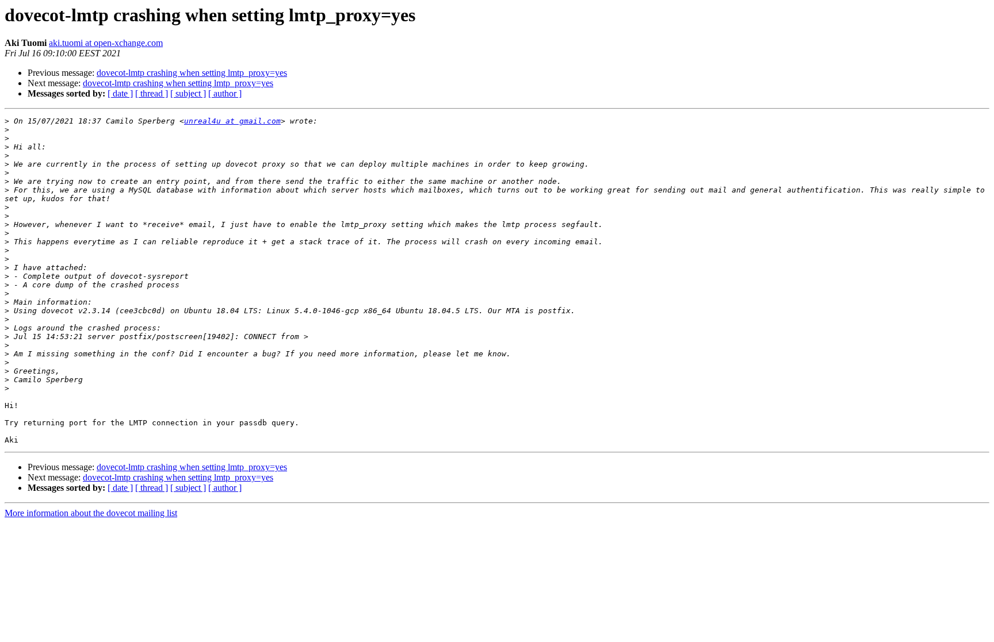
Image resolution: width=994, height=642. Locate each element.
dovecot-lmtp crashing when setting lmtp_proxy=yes (192, 73)
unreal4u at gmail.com (232, 121)
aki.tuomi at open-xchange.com (106, 43)
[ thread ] (151, 93)
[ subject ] (188, 93)
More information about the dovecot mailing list (91, 513)
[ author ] (225, 93)
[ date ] (120, 93)
